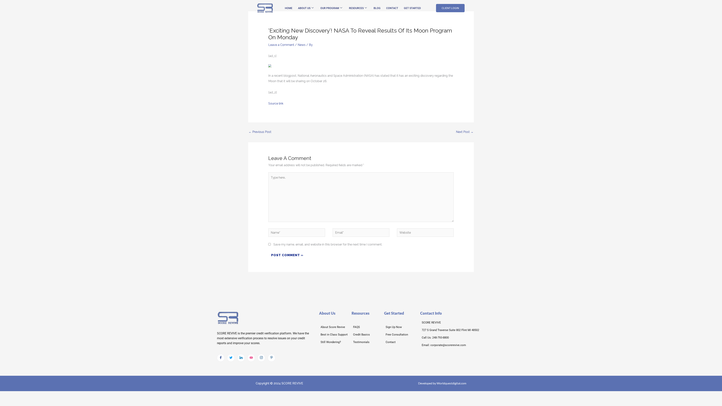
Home (288, 8)
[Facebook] (220, 358)
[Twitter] (231, 358)
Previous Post (260, 132)
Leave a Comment (281, 45)
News (302, 45)
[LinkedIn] (241, 358)
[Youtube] (251, 358)
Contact (392, 8)
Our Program (329, 8)
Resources (356, 8)
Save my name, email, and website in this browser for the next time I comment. (327, 244)
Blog (377, 8)
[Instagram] (261, 358)
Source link (275, 103)
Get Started (412, 8)
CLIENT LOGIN (450, 8)
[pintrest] (271, 358)
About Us (304, 8)
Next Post (464, 132)
